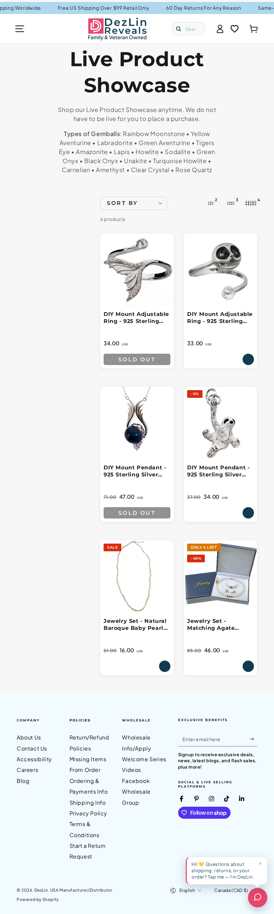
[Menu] (20, 29)
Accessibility (34, 759)
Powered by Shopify (38, 899)
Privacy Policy (88, 813)
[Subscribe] (253, 738)
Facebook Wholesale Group (136, 791)
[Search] (178, 28)
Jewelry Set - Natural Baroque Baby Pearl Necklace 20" (135, 625)
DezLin (41, 890)
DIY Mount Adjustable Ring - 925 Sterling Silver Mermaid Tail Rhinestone (136, 318)
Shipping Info (88, 802)
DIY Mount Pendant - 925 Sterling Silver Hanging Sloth (218, 471)
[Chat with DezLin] (257, 897)
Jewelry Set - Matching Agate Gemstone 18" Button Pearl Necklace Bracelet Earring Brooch (218, 625)
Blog (23, 780)
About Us (29, 737)
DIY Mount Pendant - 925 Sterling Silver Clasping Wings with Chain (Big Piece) (135, 471)
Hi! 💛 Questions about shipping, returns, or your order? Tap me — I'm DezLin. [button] (222, 870)
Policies (80, 720)
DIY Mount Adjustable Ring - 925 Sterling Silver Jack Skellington (220, 318)
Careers (27, 769)
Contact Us (32, 748)
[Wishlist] (234, 29)
